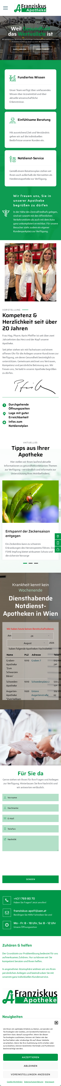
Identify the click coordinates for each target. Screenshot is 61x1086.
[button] (56, 1022)
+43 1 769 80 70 (24, 898)
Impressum (49, 1081)
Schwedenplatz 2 (40, 681)
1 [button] (25, 563)
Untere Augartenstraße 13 (39, 695)
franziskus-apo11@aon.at (30, 911)
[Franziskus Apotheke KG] (30, 8)
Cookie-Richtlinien (15, 1081)
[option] (30, 520)
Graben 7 (36, 660)
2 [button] (31, 563)
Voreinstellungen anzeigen (30, 1074)
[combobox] (32, 635)
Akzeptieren (30, 1057)
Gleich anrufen (19, 49)
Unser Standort (43, 49)
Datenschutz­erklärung (33, 1081)
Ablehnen (30, 1066)
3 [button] (36, 563)
